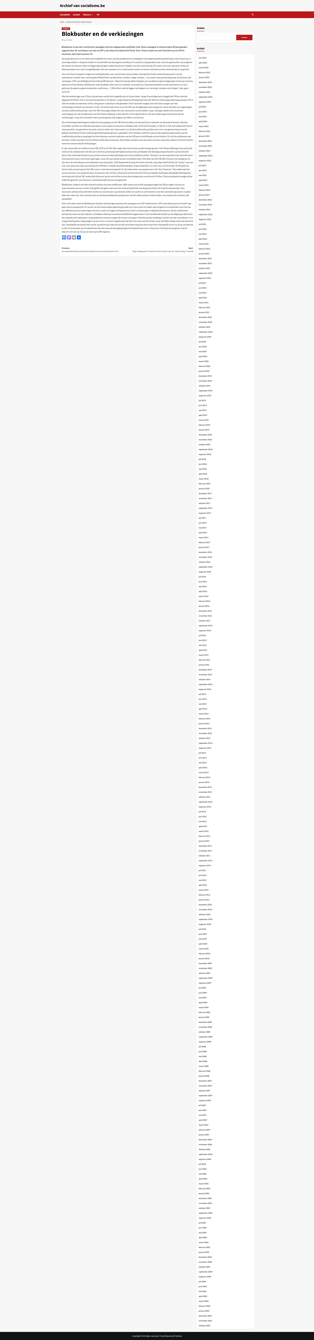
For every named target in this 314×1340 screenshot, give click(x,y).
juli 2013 (202, 753)
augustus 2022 (205, 219)
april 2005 (203, 1237)
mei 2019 (203, 410)
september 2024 (205, 97)
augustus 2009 (205, 983)
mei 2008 (203, 1056)
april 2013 (203, 767)
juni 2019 (203, 405)
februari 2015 (204, 660)
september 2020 (205, 332)
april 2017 (203, 532)
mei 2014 (203, 704)
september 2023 (205, 156)
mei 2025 (203, 58)
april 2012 (203, 826)
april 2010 (203, 944)
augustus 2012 (205, 807)
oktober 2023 (204, 151)
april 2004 (203, 1296)
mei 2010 (203, 939)
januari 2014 (204, 723)
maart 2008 (204, 1066)
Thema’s (87, 14)
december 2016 (205, 552)
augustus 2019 (205, 395)
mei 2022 (203, 234)
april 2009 (203, 1002)
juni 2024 (203, 112)
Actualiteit (65, 14)
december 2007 (205, 1081)
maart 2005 (204, 1242)
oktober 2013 (204, 738)
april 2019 (203, 415)
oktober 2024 (204, 92)
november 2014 (205, 674)
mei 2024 (203, 116)
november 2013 (205, 733)
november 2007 (205, 1086)
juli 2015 (202, 635)
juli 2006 (202, 1164)
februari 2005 (204, 1247)
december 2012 (205, 787)
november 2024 (205, 87)
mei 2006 (203, 1174)
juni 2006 (203, 1169)
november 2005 (205, 1203)
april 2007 (203, 1120)
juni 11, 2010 (68, 40)
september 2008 (205, 1037)
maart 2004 (204, 1301)
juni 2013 (203, 758)
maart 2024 (204, 126)
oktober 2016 (204, 562)
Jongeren (66, 29)
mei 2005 (203, 1232)
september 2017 (205, 508)
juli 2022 (202, 224)
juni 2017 (203, 523)
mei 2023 (203, 175)
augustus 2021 (205, 278)
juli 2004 (202, 1281)
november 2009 (205, 968)
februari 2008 (204, 1071)
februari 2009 (204, 1012)
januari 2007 (204, 1135)
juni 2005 (203, 1228)
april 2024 (203, 121)
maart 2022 (204, 244)
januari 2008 (204, 1076)
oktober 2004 (204, 1267)
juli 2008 (202, 1046)
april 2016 (203, 591)
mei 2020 (203, 351)
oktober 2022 (204, 209)
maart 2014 (204, 714)
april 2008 (203, 1061)
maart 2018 (204, 479)
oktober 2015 (204, 621)
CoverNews (165, 1336)
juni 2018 (203, 464)
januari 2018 (204, 488)
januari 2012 (204, 841)
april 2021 (203, 298)
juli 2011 (202, 870)
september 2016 (205, 567)
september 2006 (205, 1154)
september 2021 (205, 273)
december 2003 (205, 1316)
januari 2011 (204, 900)
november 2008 (205, 1027)
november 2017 (205, 498)
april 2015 (203, 650)
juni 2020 (203, 346)
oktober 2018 (204, 444)
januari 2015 (204, 665)
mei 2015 (203, 645)
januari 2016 (204, 606)
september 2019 (205, 391)
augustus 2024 (205, 102)
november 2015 (205, 616)
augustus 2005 (205, 1218)
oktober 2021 (204, 268)
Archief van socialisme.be (82, 6)
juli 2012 (202, 811)
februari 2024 (204, 131)
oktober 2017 (204, 503)
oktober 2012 (204, 797)
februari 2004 (204, 1306)
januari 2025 (204, 77)
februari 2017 (204, 542)
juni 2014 (203, 699)
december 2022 (205, 200)
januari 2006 (204, 1193)
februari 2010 (204, 953)
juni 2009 (203, 993)
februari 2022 (204, 249)
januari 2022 (204, 253)
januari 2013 (204, 782)
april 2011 (203, 885)
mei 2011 (203, 880)
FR (98, 14)
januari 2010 (204, 958)
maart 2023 (204, 185)
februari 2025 (204, 72)
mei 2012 (203, 821)
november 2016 (205, 557)
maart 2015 (204, 655)
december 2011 (205, 846)
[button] (252, 15)
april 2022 (203, 239)
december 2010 (205, 904)
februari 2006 (204, 1188)
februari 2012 (204, 836)
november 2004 (205, 1262)
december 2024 (205, 82)
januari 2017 (204, 547)
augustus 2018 (205, 454)
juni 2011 (203, 875)
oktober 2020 (204, 327)
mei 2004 (203, 1291)
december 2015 (205, 611)
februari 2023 (204, 190)
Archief (76, 14)
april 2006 (203, 1179)
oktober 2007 (204, 1090)
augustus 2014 (205, 689)
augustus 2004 (205, 1277)
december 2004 (205, 1257)
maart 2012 (204, 831)
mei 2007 (203, 1115)
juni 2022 (203, 229)
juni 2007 (203, 1110)
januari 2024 (204, 136)
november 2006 (205, 1144)
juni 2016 (203, 581)
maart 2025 (204, 67)
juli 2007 (202, 1105)
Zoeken (201, 28)
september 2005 (205, 1213)
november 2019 (205, 381)
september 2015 (205, 625)
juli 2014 (202, 694)
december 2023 (205, 141)
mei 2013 (203, 763)
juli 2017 (202, 518)
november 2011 (205, 851)
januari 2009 (204, 1017)
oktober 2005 (204, 1208)
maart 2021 (204, 302)
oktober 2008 (204, 1032)
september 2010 (205, 919)
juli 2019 (202, 400)
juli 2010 (202, 929)
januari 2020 (204, 371)
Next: (162, 250)
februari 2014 (204, 718)
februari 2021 (204, 307)
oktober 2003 (204, 1325)
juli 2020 (202, 342)
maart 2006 (204, 1184)
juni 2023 (203, 170)
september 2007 (205, 1095)
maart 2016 (204, 596)
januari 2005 (204, 1252)
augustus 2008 (205, 1042)
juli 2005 (202, 1223)
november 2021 (205, 263)
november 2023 (205, 146)
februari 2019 (204, 425)
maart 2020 (204, 361)
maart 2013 (204, 772)
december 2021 (205, 258)
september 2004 (205, 1272)
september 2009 (205, 978)
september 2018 (205, 449)
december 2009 (205, 963)
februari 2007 (204, 1130)
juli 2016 (202, 577)
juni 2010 (203, 934)
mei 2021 (203, 293)
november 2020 (205, 322)
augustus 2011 (205, 865)
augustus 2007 (205, 1100)
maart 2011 (204, 890)
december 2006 (205, 1139)
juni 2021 (203, 288)
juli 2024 (202, 107)
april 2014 (203, 709)
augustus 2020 (205, 337)
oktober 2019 (204, 386)
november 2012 (205, 792)
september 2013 (205, 743)
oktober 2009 (204, 973)
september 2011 (205, 860)
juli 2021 (202, 283)
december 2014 (205, 670)
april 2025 (203, 63)
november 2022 (205, 205)
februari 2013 (204, 777)
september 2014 (205, 684)
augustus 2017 (205, 513)
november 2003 (205, 1321)
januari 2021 (204, 312)
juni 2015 (203, 640)
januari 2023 (204, 195)
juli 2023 (202, 165)
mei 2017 (203, 528)
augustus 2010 (205, 924)
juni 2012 (203, 816)
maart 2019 (204, 420)
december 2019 (205, 376)
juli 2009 (202, 988)
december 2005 (205, 1198)
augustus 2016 (205, 572)
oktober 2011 (204, 856)
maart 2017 (204, 537)
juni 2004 (203, 1286)
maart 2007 (204, 1125)
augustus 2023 (205, 160)
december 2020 (205, 317)
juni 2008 (203, 1051)
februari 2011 (204, 895)
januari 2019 (204, 430)
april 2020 (203, 356)
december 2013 (205, 728)
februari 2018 (204, 484)
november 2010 (205, 909)
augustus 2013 (205, 748)
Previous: (90, 250)
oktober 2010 (204, 914)
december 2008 (205, 1022)
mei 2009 (203, 997)
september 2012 (205, 802)
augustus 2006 (205, 1159)
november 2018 (205, 439)
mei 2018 (203, 469)
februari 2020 (204, 366)
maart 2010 (204, 949)
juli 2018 (202, 459)
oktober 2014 (204, 679)
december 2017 (205, 493)
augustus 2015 (205, 630)
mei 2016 (203, 586)
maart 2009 (204, 1007)
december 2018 (205, 435)
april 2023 (203, 180)
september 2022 (205, 214)
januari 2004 (204, 1311)
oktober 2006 (204, 1149)
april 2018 (203, 474)
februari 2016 (204, 601)
